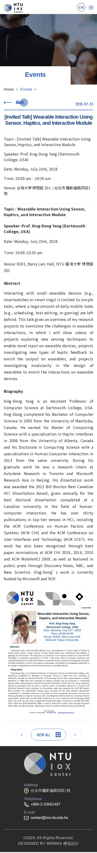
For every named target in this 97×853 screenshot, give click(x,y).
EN (81, 7)
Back (19, 102)
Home (9, 89)
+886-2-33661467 (46, 804)
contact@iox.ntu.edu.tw (49, 817)
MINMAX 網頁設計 (63, 843)
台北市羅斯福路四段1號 (50, 790)
